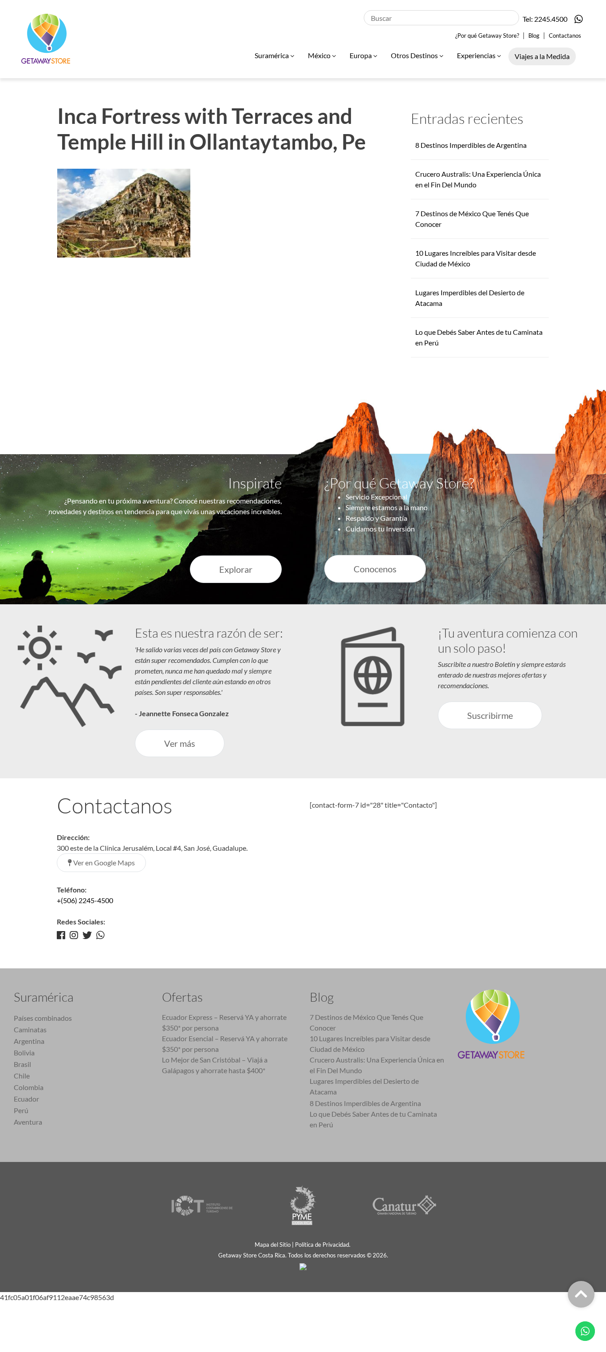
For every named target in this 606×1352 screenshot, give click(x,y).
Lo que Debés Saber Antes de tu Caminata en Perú (373, 1119)
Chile (22, 1075)
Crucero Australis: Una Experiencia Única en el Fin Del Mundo (377, 1064)
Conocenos (375, 568)
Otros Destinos (415, 55)
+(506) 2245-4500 (85, 900)
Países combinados (43, 1018)
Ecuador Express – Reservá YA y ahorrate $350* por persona (224, 1022)
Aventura (28, 1122)
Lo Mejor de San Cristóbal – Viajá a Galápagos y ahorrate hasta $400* (215, 1064)
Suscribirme (490, 715)
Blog (533, 35)
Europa (361, 55)
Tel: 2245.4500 (545, 19)
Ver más (179, 743)
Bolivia (24, 1052)
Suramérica (272, 55)
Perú (21, 1110)
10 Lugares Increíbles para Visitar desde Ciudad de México (370, 1043)
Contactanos (565, 35)
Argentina (29, 1041)
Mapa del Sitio (273, 1244)
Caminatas (30, 1029)
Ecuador (26, 1098)
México (320, 55)
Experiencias (477, 55)
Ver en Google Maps (103, 862)
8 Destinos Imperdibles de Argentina (471, 145)
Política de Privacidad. (323, 1244)
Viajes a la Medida (542, 56)
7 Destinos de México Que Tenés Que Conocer (366, 1022)
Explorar (235, 569)
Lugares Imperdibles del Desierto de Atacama (364, 1086)
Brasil (22, 1064)
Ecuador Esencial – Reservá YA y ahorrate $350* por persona (224, 1043)
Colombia (28, 1087)
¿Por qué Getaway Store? (487, 35)
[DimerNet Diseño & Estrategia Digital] (303, 1265)
